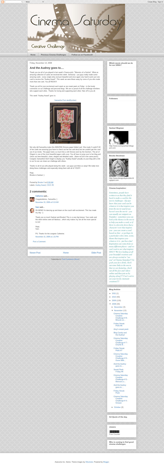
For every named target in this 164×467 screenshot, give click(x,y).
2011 (114, 293)
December (118, 307)
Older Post (96, 253)
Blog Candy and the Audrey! (120, 334)
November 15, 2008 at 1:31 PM (47, 237)
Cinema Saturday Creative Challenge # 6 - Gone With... (121, 357)
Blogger (106, 462)
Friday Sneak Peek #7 (119, 349)
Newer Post (35, 253)
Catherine (39, 196)
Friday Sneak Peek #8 (119, 324)
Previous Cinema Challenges (53, 55)
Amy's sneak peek (121, 329)
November (118, 310)
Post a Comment (39, 242)
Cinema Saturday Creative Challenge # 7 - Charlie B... (121, 341)
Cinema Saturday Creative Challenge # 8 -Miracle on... (121, 316)
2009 (114, 300)
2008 (114, 304)
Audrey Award (40, 185)
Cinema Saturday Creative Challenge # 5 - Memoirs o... (121, 378)
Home (32, 55)
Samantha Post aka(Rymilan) (65, 100)
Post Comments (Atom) (70, 259)
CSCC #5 (50, 185)
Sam (37, 207)
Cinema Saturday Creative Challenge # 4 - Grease (121, 399)
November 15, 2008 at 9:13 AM (47, 202)
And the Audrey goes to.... (120, 365)
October (117, 407)
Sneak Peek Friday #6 (118, 370)
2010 (114, 297)
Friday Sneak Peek (119, 392)
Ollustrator (89, 462)
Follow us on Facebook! (82, 55)
